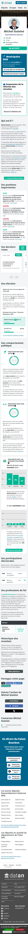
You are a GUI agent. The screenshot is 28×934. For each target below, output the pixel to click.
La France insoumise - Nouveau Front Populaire (15, 537)
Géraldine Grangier (20, 812)
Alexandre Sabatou (20, 849)
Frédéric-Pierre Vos (6, 853)
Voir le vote (13, 203)
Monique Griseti (6, 815)
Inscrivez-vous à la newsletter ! (14, 759)
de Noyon (12, 66)
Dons (3, 901)
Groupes (12, 8)
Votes (20, 8)
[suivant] (17, 277)
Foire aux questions (20, 890)
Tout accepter (10, 929)
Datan (5, 865)
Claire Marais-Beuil (6, 849)
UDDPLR (13, 497)
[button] (13, 353)
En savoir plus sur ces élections (14, 69)
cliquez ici (13, 172)
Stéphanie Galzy (19, 799)
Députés (4, 8)
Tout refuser (20, 929)
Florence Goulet (5, 812)
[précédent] (11, 277)
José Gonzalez (19, 809)
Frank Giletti (18, 803)
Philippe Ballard (5, 841)
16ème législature (14, 671)
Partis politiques (6, 893)
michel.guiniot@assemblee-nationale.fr (11, 726)
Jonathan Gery (5, 803)
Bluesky (5, 918)
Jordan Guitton (5, 818)
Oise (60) (15, 128)
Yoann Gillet (4, 806)
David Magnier (19, 844)
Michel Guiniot (19, 841)
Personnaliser (7, 932)
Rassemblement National (14, 34)
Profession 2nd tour (20, 630)
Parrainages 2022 (19, 887)
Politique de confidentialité (19, 932)
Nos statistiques (6, 890)
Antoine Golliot (5, 809)
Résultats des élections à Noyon (14, 74)
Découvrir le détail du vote (12, 111)
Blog (15, 884)
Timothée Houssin (6, 821)
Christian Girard (20, 806)
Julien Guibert (19, 815)
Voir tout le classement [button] (14, 550)
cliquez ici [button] (20, 451)
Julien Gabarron (5, 799)
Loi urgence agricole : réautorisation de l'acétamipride (9, 264)
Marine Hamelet (20, 818)
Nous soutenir (21, 2)
